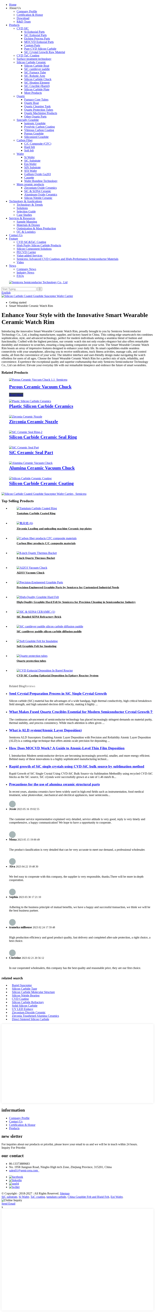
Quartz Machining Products (40, 113)
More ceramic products (30, 184)
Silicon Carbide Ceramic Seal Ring (43, 437)
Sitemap (65, 1193)
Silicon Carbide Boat (36, 65)
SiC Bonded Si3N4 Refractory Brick (39, 616)
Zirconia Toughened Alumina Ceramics (35, 1015)
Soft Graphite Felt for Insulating (37, 646)
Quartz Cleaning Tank (37, 106)
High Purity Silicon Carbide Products (39, 245)
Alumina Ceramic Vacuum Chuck (42, 467)
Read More (16, 394)
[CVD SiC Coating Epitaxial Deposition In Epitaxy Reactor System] (45, 670)
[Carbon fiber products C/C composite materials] (47, 538)
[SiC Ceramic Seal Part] (24, 447)
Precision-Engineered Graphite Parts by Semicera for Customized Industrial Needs (68, 587)
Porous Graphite (34, 133)
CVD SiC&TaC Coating (31, 242)
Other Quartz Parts (35, 116)
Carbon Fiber (25, 140)
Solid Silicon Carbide (24, 1005)
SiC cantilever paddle (37, 69)
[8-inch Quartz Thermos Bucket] (37, 553)
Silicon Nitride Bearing (26, 995)
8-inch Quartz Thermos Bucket (36, 557)
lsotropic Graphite (35, 123)
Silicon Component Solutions (34, 248)
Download (23, 18)
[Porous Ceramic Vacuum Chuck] (38, 379)
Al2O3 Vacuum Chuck (30, 572)
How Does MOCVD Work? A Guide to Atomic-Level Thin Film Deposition (67, 748)
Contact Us (15, 235)
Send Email (8, 1203)
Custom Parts (32, 45)
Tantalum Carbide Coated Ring (36, 513)
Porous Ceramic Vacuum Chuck (40, 386)
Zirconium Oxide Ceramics (40, 187)
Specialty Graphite (28, 119)
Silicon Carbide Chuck (37, 79)
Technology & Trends (30, 204)
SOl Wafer (30, 170)
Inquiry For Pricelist (13, 1147)
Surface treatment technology (34, 58)
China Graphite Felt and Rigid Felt (88, 1196)
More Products (33, 92)
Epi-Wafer (30, 164)
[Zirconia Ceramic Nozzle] (25, 416)
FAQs (20, 275)
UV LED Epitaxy (22, 1009)
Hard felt (29, 147)
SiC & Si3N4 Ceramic (37, 191)
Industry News (25, 272)
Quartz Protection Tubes (38, 109)
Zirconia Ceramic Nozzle (33, 421)
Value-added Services (29, 255)
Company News (26, 269)
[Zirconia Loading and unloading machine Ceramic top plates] (25, 523)
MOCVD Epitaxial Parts (39, 42)
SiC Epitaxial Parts (35, 35)
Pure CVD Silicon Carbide (40, 48)
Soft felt (29, 150)
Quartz (21, 96)
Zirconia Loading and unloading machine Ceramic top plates (54, 528)
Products (14, 25)
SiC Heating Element (37, 82)
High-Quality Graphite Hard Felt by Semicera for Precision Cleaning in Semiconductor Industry (76, 602)
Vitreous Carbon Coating (39, 130)
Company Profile (27, 11)
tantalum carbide (56, 1196)
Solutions (22, 208)
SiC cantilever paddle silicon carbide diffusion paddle (49, 631)
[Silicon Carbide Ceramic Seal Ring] (25, 432)
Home (12, 4)
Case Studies (24, 214)
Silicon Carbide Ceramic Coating (41, 483)
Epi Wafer (116, 1196)
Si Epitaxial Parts (34, 31)
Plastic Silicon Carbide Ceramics (41, 406)
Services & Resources (22, 218)
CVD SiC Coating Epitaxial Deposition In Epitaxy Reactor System (57, 675)
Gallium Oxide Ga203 (37, 174)
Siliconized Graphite (36, 136)
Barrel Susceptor (22, 985)
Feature (13, 238)
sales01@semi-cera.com (24, 1170)
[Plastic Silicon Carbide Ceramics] (30, 401)
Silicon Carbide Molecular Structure (33, 992)
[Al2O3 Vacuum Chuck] (32, 567)
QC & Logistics (26, 231)
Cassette (29, 177)
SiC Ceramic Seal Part (31, 452)
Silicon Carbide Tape (24, 988)
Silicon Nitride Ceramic (38, 197)
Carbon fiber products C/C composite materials (46, 543)
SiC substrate (9, 1196)
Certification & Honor (30, 14)
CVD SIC (23, 28)
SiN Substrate (32, 167)
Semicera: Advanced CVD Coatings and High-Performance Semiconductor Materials (67, 259)
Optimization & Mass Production (36, 228)
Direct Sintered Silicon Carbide (30, 1019)
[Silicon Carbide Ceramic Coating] (30, 478)
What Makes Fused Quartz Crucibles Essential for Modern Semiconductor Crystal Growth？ (81, 712)
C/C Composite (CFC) (37, 143)
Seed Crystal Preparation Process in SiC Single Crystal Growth (58, 693)
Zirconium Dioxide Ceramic (29, 1012)
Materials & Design (28, 225)
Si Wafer (29, 157)
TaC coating (37, 1196)
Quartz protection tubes (31, 660)
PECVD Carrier (26, 252)
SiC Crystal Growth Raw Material (44, 52)
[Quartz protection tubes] (32, 655)
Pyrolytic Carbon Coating (39, 126)
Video (20, 262)
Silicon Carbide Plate (36, 89)
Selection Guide (26, 211)
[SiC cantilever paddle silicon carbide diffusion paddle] (50, 626)
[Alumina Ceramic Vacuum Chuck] (31, 463)
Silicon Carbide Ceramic (31, 62)
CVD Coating (20, 998)
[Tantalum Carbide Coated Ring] (37, 508)
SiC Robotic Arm (34, 75)
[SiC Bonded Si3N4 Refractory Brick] (36, 611)
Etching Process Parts (37, 38)
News (12, 265)
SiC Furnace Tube (35, 72)
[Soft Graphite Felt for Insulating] (37, 641)
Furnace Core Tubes (36, 99)
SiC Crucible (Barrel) (37, 86)
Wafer (20, 153)
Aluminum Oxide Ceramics (40, 194)
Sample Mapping (27, 221)
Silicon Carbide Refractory (28, 1002)
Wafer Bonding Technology (40, 181)
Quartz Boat (31, 103)
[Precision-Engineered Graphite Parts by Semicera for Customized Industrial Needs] (40, 582)
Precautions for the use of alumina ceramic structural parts (54, 784)
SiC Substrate (32, 160)
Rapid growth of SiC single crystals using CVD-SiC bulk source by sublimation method (76, 766)
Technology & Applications (25, 201)
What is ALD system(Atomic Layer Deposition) (45, 730)
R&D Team (24, 21)
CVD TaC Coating (28, 55)
